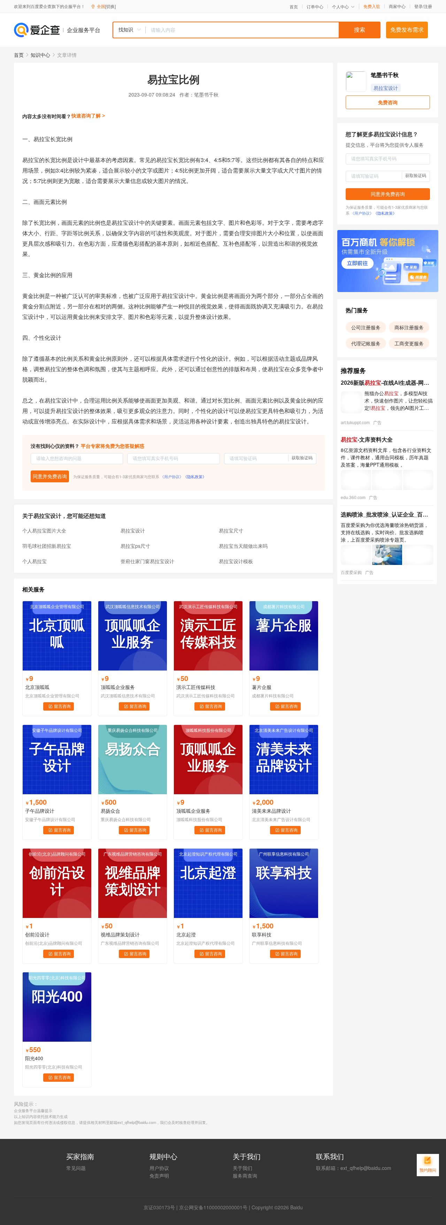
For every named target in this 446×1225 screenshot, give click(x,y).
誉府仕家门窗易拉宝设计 (147, 561)
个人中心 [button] (340, 6)
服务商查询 (245, 1175)
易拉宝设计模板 (236, 561)
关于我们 (242, 1167)
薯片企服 (261, 686)
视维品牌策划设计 (120, 934)
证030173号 (161, 1207)
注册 (428, 6)
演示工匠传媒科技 (195, 686)
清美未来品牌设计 (271, 810)
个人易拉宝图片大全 (44, 530)
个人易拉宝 (34, 561)
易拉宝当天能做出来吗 (243, 545)
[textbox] (263, 30)
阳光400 (34, 1058)
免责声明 (159, 1175)
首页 (294, 7)
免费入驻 (371, 6)
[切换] (110, 6)
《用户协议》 (171, 476)
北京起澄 (186, 934)
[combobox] (246, 30)
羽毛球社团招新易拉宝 (46, 545)
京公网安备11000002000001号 (213, 1207)
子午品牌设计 (39, 810)
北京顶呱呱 (37, 686)
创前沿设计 (37, 934)
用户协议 (159, 1167)
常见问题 (76, 1167)
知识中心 (40, 54)
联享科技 (261, 934)
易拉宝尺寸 (231, 530)
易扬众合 (110, 810)
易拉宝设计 (133, 530)
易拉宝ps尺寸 (135, 545)
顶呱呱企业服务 (118, 686)
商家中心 (397, 6)
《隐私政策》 (194, 476)
